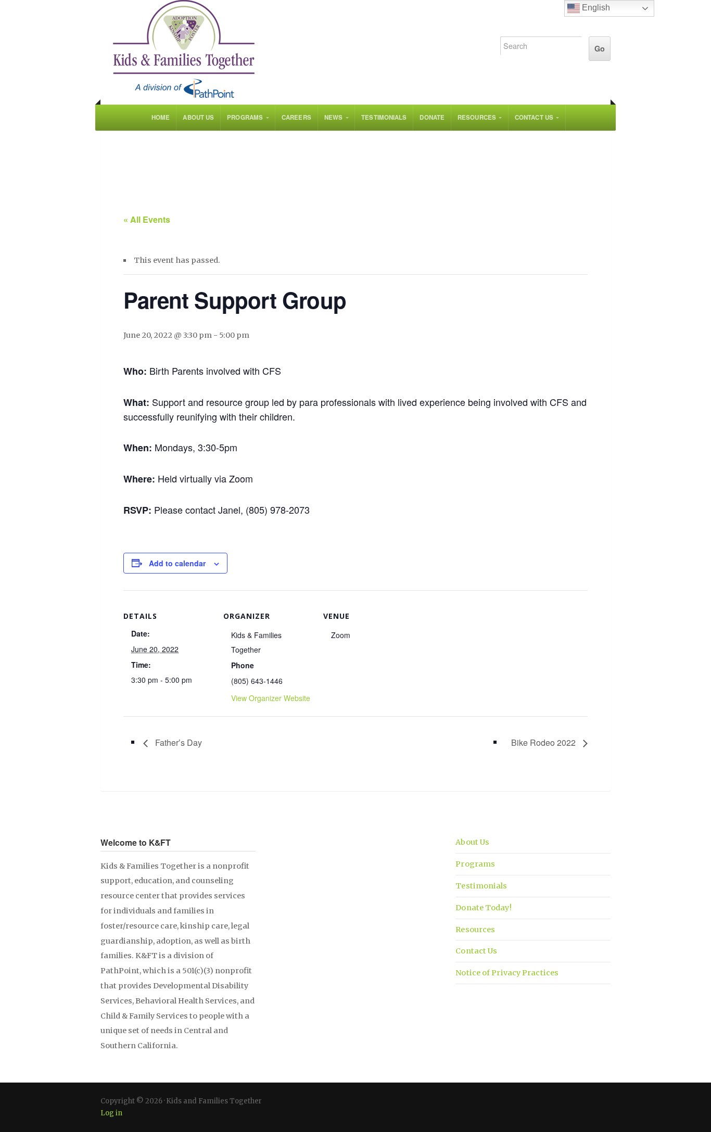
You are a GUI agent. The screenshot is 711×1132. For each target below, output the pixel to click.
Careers (296, 117)
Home (160, 117)
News (333, 117)
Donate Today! (483, 907)
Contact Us (534, 117)
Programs (245, 117)
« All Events (146, 219)
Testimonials (384, 117)
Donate (432, 117)
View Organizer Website (270, 698)
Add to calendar (177, 563)
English (595, 7)
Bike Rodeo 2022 (544, 742)
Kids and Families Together (288, 49)
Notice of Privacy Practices (506, 972)
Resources (477, 117)
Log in (111, 1113)
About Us (198, 117)
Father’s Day (177, 742)
